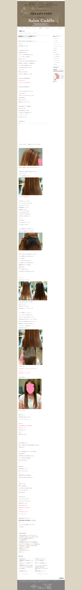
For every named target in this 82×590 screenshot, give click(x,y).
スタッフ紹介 (29, 581)
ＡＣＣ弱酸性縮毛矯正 (23, 539)
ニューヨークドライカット (22, 581)
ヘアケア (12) (55, 40)
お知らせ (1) (55, 64)
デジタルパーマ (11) (56, 58)
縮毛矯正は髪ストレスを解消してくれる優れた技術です (28, 545)
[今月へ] (61, 69)
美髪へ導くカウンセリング (33, 580)
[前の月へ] (59, 69)
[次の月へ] (62, 69)
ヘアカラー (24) (56, 42)
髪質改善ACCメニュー (49, 580)
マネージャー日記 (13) (57, 62)
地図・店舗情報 (34, 581)
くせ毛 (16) (55, 48)
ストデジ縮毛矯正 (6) (56, 56)
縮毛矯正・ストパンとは (23, 548)
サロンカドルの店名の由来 (39, 560)
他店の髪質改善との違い (41, 580)
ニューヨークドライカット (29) (58, 46)
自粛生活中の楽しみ (22, 558)
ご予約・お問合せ (44, 581)
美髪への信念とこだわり (25, 580)
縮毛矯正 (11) (55, 52)
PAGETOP (61, 578)
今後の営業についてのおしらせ (40, 558)
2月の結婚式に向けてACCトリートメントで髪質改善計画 (28, 542)
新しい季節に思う (22, 568)
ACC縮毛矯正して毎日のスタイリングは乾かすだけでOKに (28, 536)
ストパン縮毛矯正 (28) (57, 54)
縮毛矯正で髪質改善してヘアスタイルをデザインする (27, 535)
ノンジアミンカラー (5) (57, 44)
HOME (20, 580)
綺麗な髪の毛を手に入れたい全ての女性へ (26, 565)
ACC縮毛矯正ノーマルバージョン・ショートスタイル (28, 541)
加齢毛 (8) (55, 50)
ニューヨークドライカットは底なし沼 (41, 565)
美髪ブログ (39, 581)
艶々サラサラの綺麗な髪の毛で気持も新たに (26, 538)
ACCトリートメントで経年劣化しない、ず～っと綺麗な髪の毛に (29, 544)
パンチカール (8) (56, 60)
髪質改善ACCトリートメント (57, 580)
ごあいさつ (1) (56, 38)
